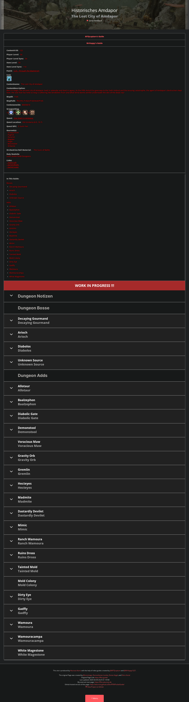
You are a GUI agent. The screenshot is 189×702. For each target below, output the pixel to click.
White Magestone (16, 276)
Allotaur (12, 206)
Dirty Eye (13, 262)
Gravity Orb (14, 224)
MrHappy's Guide (95, 43)
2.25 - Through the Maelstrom (26, 71)
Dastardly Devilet (16, 239)
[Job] (9, 78)
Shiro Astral (126, 675)
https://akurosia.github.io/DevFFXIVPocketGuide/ (107, 684)
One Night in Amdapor (23, 118)
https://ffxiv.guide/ (101, 677)
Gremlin (12, 228)
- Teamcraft (11, 162)
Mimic (12, 243)
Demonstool (14, 217)
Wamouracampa (16, 273)
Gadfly (12, 265)
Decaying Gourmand (18, 186)
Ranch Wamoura (16, 247)
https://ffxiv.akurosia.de (103, 682)
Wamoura (13, 269)
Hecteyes (13, 232)
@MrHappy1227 (130, 670)
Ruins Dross (14, 250)
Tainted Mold (15, 254)
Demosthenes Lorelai (100, 675)
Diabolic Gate (15, 213)
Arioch (12, 190)
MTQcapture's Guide (94, 36)
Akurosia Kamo (75, 670)
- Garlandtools (13, 165)
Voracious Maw (15, 221)
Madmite (13, 236)
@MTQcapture (115, 670)
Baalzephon (14, 210)
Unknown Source (16, 198)
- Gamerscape (13, 167)
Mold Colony (14, 258)
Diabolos (13, 194)
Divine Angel (113, 675)
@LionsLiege (87, 675)
